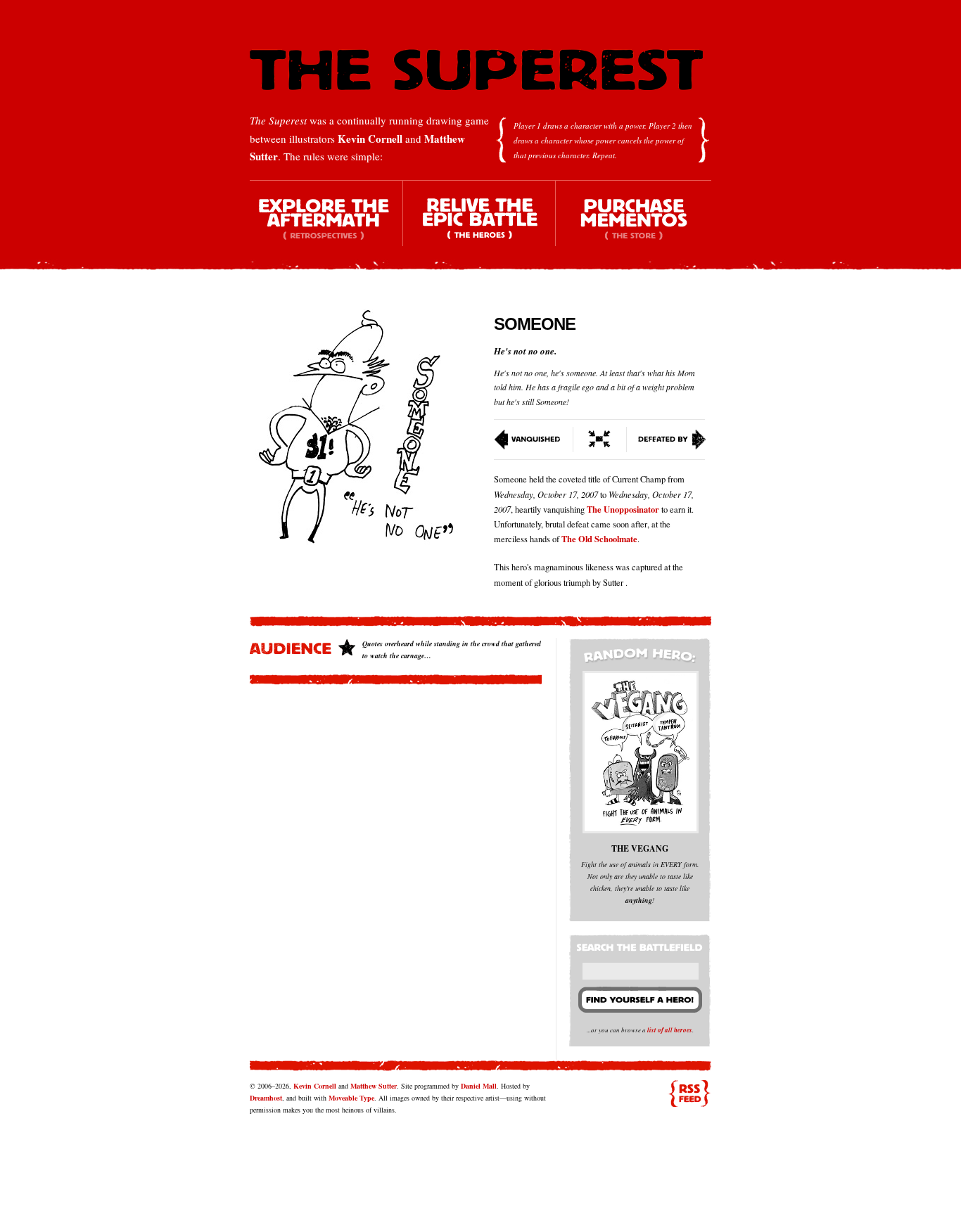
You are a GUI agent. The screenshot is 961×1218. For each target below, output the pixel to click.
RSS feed (689, 1093)
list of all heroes (669, 1029)
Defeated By (667, 439)
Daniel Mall (479, 1086)
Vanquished (533, 439)
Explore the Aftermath (326, 225)
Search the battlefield (641, 944)
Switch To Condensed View (600, 439)
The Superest (476, 70)
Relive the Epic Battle (479, 225)
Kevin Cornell (370, 138)
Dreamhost (266, 1098)
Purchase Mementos (633, 225)
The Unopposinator (623, 509)
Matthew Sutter (373, 1086)
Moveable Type (351, 1098)
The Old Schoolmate (599, 538)
